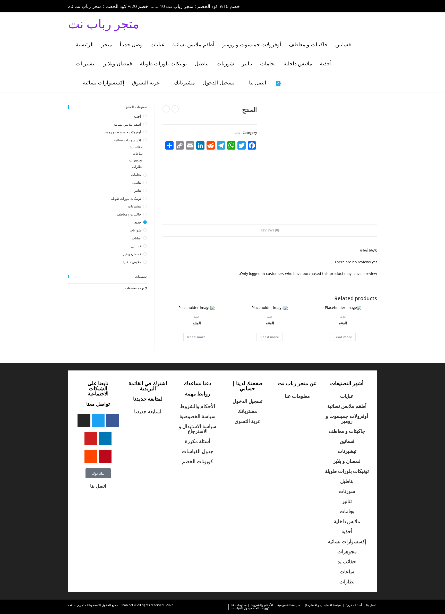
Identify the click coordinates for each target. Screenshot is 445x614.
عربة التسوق (247, 421)
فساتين (136, 246)
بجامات (136, 174)
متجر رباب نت (103, 23)
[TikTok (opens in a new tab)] (374, 6)
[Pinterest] (105, 456)
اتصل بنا (98, 485)
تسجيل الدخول (247, 401)
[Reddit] (90, 456)
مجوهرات (136, 160)
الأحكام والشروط (197, 406)
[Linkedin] (105, 438)
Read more (196, 337)
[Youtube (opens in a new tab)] (367, 6)
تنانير (137, 190)
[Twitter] (98, 420)
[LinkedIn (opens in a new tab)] (360, 6)
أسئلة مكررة (197, 441)
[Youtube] (90, 438)
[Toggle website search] (296, 82)
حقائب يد (136, 146)
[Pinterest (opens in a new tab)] (346, 6)
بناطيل (136, 182)
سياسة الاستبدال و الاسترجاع (197, 429)
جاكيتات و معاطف (129, 214)
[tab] (269, 230)
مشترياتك (247, 411)
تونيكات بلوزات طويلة (126, 198)
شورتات (135, 230)
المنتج (196, 323)
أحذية (137, 116)
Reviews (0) (270, 230)
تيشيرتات (134, 206)
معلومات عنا (297, 396)
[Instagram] (84, 420)
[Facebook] (112, 420)
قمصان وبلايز (132, 254)
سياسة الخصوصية (197, 416)
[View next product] (166, 109)
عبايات (136, 238)
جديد (237, 132)
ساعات (138, 153)
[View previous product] (175, 109)
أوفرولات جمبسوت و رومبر (122, 132)
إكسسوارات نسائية (127, 140)
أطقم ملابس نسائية (127, 124)
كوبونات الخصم (197, 461)
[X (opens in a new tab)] (331, 6)
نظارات (137, 166)
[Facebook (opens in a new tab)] (339, 6)
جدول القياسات (197, 451)
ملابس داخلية (132, 262)
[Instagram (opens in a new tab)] (353, 6)
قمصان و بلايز (347, 461)
